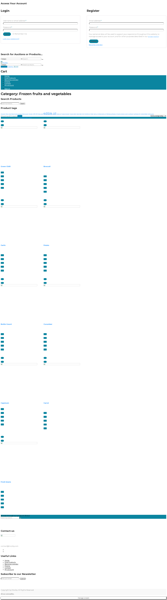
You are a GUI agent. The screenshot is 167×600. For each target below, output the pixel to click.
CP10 (36, 114)
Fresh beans (6, 482)
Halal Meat (79, 114)
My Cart (4, 67)
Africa (7, 114)
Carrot (46, 403)
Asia (10, 114)
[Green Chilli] (19, 144)
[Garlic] (19, 223)
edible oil (49, 113)
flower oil (59, 114)
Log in (7, 34)
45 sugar (3, 114)
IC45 (83, 114)
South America (121, 114)
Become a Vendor (96, 45)
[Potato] (62, 223)
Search (22, 103)
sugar (126, 114)
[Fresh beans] (19, 460)
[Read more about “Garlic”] (2, 200)
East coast (40, 114)
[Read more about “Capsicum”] (2, 358)
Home (7, 76)
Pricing (7, 82)
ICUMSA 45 (87, 114)
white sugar (151, 114)
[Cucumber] (62, 302)
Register (94, 41)
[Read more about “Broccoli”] (45, 121)
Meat (92, 114)
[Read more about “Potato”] (45, 200)
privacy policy (153, 36)
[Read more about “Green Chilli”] (2, 121)
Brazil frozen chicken (16, 114)
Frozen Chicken (65, 114)
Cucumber (48, 324)
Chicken (31, 114)
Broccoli (47, 166)
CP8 (34, 114)
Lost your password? (11, 39)
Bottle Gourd (6, 324)
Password (7, 27)
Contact (8, 83)
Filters (19, 116)
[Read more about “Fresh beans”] (2, 437)
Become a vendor (11, 80)
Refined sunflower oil (111, 114)
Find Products (10, 78)
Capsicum (5, 403)
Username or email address (14, 21)
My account (9, 85)
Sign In (7, 89)
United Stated (144, 114)
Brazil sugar (25, 114)
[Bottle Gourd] (19, 302)
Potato (46, 245)
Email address (95, 21)
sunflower (130, 114)
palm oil (96, 114)
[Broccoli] (62, 144)
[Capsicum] (19, 381)
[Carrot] (62, 381)
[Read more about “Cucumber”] (45, 279)
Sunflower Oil (136, 114)
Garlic (3, 245)
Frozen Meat (73, 114)
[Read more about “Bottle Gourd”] (2, 279)
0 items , (12, 67)
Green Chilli (6, 166)
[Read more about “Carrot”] (45, 358)
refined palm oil (102, 114)
